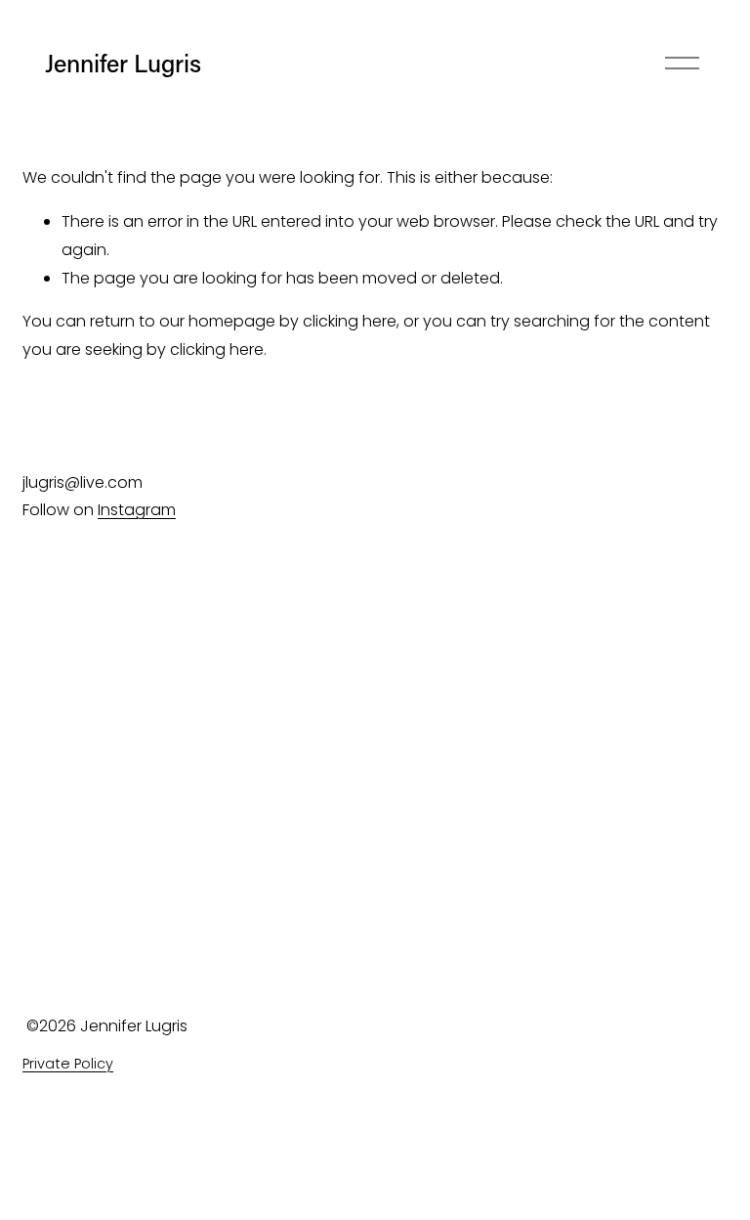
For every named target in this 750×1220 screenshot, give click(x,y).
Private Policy (67, 1063)
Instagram (137, 510)
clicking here (349, 321)
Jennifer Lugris (123, 63)
